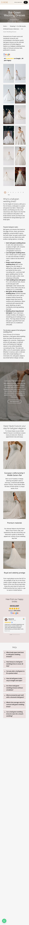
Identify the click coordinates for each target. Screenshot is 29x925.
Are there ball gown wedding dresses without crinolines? (14, 688)
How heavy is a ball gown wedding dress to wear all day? (14, 664)
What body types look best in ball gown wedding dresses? (15, 654)
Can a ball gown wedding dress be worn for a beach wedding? (14, 714)
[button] (4, 921)
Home (5, 26)
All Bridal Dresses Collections (11, 29)
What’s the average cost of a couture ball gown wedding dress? (15, 704)
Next (9, 194)
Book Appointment (14, 19)
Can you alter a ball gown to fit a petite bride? (15, 672)
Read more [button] (7, 631)
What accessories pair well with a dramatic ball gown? (15, 696)
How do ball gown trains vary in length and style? (14, 679)
